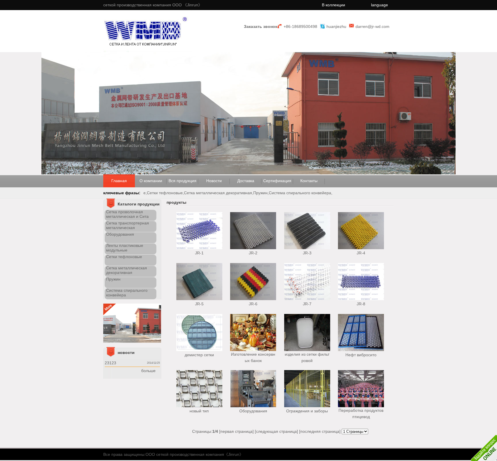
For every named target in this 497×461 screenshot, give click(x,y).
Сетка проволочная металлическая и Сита (127, 214)
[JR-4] (361, 247)
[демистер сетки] (199, 349)
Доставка (245, 180)
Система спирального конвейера (307, 193)
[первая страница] (236, 431)
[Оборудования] (253, 405)
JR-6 (253, 304)
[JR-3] (307, 247)
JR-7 (307, 304)
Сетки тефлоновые (172, 193)
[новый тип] (199, 405)
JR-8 (361, 304)
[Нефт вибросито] (361, 349)
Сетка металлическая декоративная (225, 193)
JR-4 (361, 253)
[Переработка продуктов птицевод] (361, 405)
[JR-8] (361, 298)
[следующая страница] (276, 431)
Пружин (267, 193)
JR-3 (307, 253)
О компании (150, 180)
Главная (119, 180)
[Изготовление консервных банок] (253, 349)
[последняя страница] (320, 431)
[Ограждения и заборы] (307, 405)
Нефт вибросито (360, 355)
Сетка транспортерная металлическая (127, 225)
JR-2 (253, 253)
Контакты (309, 180)
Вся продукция (182, 180)
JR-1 (199, 253)
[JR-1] (199, 247)
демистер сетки (199, 355)
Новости (214, 180)
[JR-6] (253, 298)
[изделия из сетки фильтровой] (307, 349)
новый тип (199, 411)
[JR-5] (199, 298)
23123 (110, 363)
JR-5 (199, 304)
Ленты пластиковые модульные (124, 247)
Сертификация (277, 180)
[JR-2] (253, 247)
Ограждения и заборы (307, 411)
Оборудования (120, 234)
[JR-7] (307, 298)
